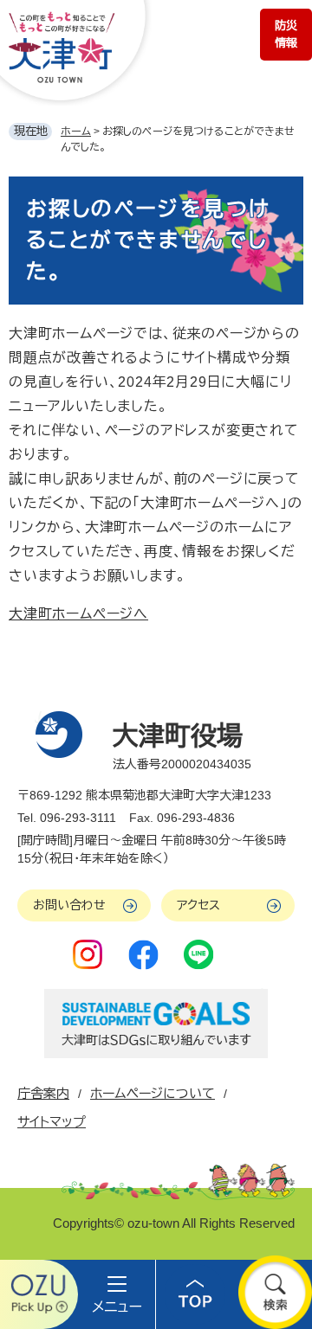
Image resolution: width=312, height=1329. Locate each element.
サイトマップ (51, 1121)
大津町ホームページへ (78, 614)
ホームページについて (152, 1093)
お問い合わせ (69, 905)
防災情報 (286, 34)
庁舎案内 (43, 1093)
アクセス (198, 905)
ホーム (76, 131)
